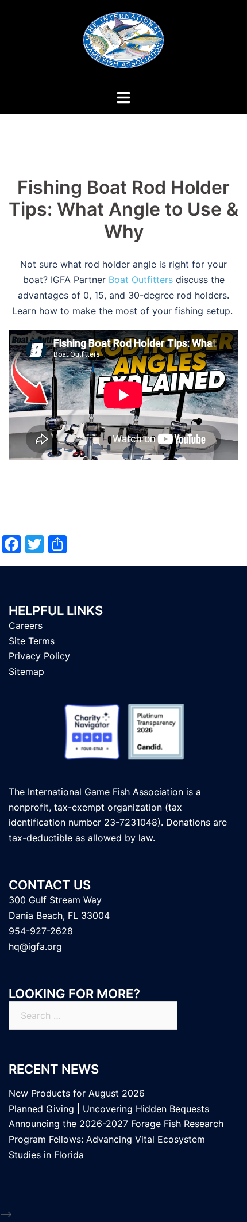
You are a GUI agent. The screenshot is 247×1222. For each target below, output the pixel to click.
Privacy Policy (39, 656)
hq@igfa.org (35, 946)
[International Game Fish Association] (123, 43)
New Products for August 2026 (77, 1093)
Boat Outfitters (141, 279)
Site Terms (32, 641)
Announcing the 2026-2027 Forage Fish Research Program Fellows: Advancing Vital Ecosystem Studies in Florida (116, 1139)
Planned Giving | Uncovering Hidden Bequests (109, 1108)
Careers (26, 625)
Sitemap (26, 671)
